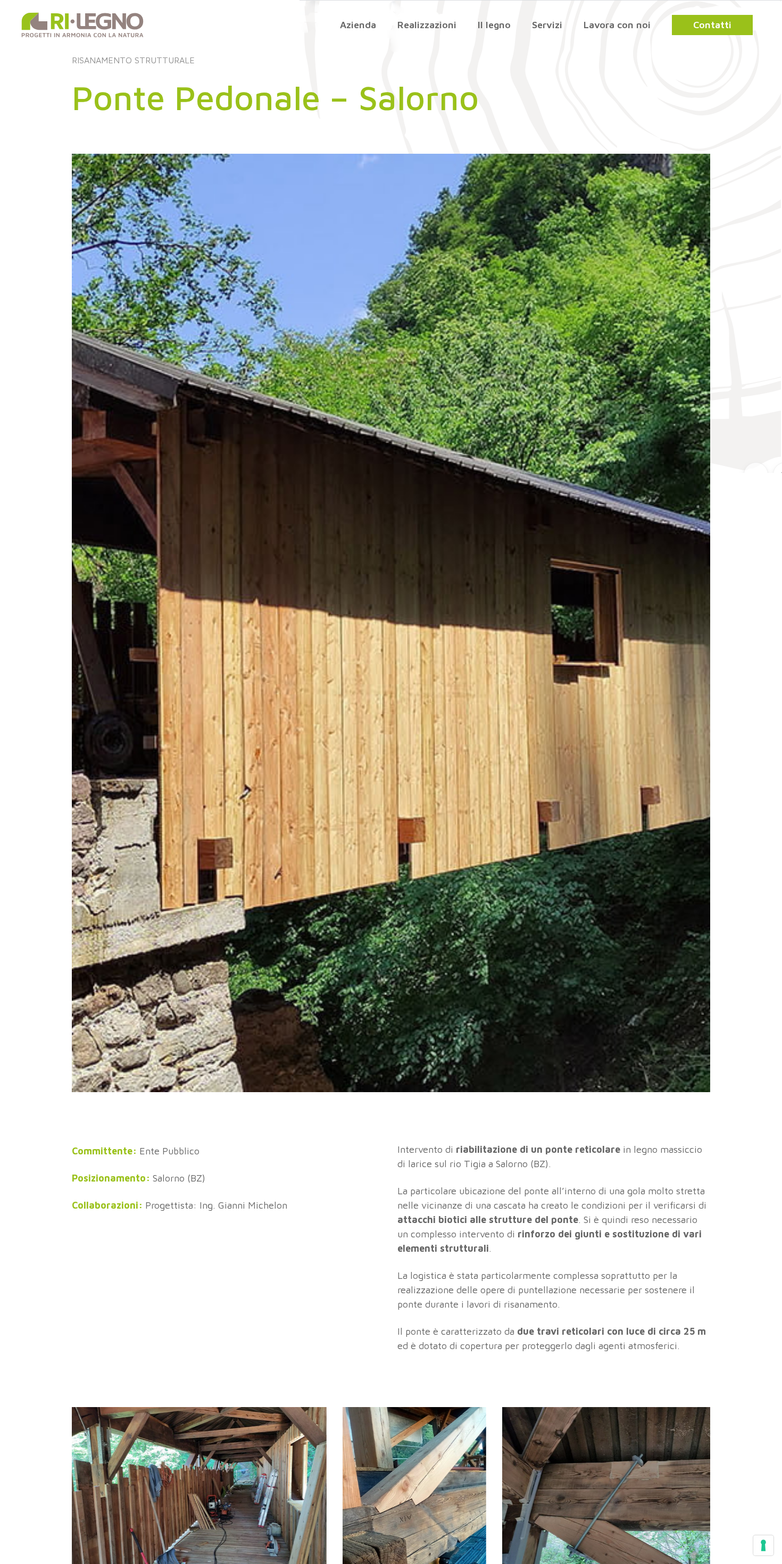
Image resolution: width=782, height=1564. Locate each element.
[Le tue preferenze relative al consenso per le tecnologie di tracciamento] (763, 1545)
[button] (712, 25)
